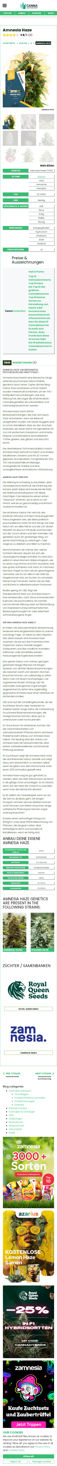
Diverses (19, 1104)
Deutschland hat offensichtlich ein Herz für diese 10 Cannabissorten (39, 320)
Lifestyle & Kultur (18, 1108)
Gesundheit (15, 1129)
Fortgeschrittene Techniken (30, 1097)
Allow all (28, 1456)
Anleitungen (15, 1118)
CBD (11, 1115)
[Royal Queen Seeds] (28, 1321)
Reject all (15, 1461)
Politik (12, 1132)
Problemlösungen (25, 1101)
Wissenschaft (16, 1125)
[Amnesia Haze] (28, 78)
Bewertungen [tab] (25, 362)
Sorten (23, 43)
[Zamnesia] (28, 1172)
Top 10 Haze (35, 283)
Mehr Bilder (47, 165)
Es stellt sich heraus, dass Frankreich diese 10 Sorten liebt (38, 334)
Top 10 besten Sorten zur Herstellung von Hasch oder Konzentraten (38, 304)
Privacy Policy (42, 1446)
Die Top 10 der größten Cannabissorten (38, 290)
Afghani (41, 176)
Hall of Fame (36, 271)
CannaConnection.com (28, 5)
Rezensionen (16, 1122)
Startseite (9, 43)
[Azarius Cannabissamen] (28, 1246)
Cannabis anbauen (20, 1090)
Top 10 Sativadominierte (39, 278)
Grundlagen (21, 1094)
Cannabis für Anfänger (22, 1111)
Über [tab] (7, 362)
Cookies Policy (16, 1450)
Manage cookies (41, 1461)
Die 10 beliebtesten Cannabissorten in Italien (40, 346)
